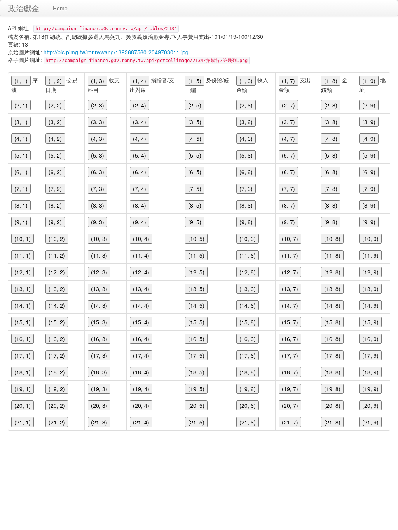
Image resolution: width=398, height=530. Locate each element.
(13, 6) (247, 289)
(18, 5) (196, 372)
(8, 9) (368, 205)
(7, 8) (330, 188)
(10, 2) (57, 238)
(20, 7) (290, 405)
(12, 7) (290, 272)
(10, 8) (332, 238)
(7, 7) (288, 188)
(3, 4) (139, 122)
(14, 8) (332, 305)
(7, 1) (21, 188)
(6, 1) (21, 172)
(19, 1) (22, 389)
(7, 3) (97, 188)
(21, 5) (196, 422)
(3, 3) (97, 122)
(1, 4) (139, 81)
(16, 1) (22, 339)
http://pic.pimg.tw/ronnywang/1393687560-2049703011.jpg (116, 52)
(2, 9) (368, 105)
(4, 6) (246, 138)
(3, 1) (21, 122)
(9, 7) (288, 222)
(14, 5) (196, 305)
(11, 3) (99, 255)
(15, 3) (99, 322)
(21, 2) (57, 422)
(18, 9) (370, 372)
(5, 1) (21, 155)
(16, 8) (332, 339)
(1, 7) (288, 81)
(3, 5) (194, 122)
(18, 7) (290, 372)
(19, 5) (196, 389)
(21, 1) (22, 422)
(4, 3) (97, 138)
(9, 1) (21, 222)
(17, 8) (332, 355)
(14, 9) (370, 305)
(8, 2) (55, 205)
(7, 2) (55, 188)
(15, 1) (22, 322)
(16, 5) (196, 339)
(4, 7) (288, 138)
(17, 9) (370, 355)
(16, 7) (290, 339)
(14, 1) (22, 305)
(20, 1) (22, 405)
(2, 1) (21, 105)
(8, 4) (139, 205)
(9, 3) (97, 222)
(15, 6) (247, 322)
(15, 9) (370, 322)
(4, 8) (330, 138)
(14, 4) (141, 305)
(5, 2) (55, 155)
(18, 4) (141, 372)
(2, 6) (246, 105)
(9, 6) (246, 222)
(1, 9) (368, 81)
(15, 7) (290, 322)
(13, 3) (99, 289)
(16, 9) (370, 339)
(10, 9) (370, 238)
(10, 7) (290, 238)
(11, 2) (57, 255)
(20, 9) (370, 405)
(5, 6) (246, 155)
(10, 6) (247, 238)
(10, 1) (22, 238)
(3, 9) (368, 122)
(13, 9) (370, 289)
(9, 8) (330, 222)
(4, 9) (368, 138)
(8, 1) (21, 205)
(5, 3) (97, 155)
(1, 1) (21, 81)
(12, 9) (370, 272)
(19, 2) (57, 389)
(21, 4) (141, 422)
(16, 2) (57, 339)
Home (60, 8)
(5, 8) (330, 155)
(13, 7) (290, 289)
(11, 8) (332, 255)
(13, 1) (22, 289)
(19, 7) (290, 389)
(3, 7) (288, 122)
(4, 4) (139, 138)
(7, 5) (194, 188)
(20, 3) (99, 405)
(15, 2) (57, 322)
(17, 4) (141, 355)
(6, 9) (368, 172)
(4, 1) (21, 138)
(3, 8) (330, 122)
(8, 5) (194, 205)
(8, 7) (288, 205)
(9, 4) (139, 222)
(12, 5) (196, 272)
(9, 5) (194, 222)
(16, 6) (247, 339)
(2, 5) (194, 105)
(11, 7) (290, 255)
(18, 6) (247, 372)
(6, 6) (246, 172)
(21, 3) (99, 422)
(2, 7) (288, 105)
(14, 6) (247, 305)
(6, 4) (139, 172)
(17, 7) (290, 355)
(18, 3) (99, 372)
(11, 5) (196, 255)
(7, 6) (246, 188)
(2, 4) (139, 105)
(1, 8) (330, 81)
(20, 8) (332, 405)
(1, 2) (55, 81)
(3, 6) (246, 122)
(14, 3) (99, 305)
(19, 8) (332, 389)
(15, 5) (196, 322)
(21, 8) (332, 422)
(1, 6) (246, 81)
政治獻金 (23, 8)
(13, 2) (57, 289)
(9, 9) (368, 222)
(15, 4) (141, 322)
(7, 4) (139, 188)
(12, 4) (141, 272)
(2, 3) (97, 105)
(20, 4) (141, 405)
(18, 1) (22, 372)
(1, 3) (97, 81)
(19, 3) (99, 389)
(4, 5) (194, 138)
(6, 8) (330, 172)
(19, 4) (141, 389)
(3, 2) (55, 122)
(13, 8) (332, 289)
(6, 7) (288, 172)
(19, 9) (370, 389)
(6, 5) (194, 172)
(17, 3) (99, 355)
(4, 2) (55, 138)
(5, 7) (288, 155)
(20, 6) (247, 405)
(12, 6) (247, 272)
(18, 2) (57, 372)
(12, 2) (57, 272)
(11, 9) (370, 255)
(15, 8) (332, 322)
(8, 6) (246, 205)
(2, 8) (330, 105)
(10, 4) (141, 238)
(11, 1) (22, 255)
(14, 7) (290, 305)
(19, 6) (247, 389)
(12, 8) (332, 272)
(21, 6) (247, 422)
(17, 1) (22, 355)
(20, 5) (196, 405)
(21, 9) (370, 422)
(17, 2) (57, 355)
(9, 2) (55, 222)
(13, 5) (196, 289)
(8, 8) (330, 205)
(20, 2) (57, 405)
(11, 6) (247, 255)
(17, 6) (247, 355)
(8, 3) (97, 205)
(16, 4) (141, 339)
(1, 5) (194, 81)
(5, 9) (368, 155)
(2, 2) (55, 105)
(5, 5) (194, 155)
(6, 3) (97, 172)
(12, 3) (99, 272)
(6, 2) (55, 172)
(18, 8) (332, 372)
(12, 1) (22, 272)
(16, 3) (99, 339)
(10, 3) (99, 238)
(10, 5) (196, 238)
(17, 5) (196, 355)
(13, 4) (141, 289)
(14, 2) (57, 305)
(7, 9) (368, 188)
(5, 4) (139, 155)
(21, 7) (290, 422)
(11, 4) (141, 255)
